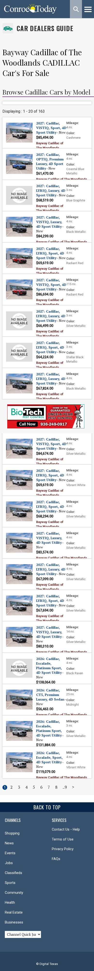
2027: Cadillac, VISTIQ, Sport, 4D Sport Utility (51, 128)
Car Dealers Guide (45, 28)
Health (10, 902)
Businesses (14, 922)
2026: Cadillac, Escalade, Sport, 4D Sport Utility (49, 757)
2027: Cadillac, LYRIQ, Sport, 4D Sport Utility (50, 253)
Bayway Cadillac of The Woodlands (61, 179)
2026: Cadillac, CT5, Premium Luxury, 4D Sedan (50, 695)
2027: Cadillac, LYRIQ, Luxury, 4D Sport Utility (50, 190)
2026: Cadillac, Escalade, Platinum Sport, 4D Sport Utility (49, 665)
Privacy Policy (63, 849)
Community (14, 892)
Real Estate (14, 912)
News (9, 843)
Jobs (9, 863)
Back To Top (47, 807)
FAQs (56, 859)
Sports (10, 883)
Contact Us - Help (66, 829)
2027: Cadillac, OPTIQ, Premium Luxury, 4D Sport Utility (50, 161)
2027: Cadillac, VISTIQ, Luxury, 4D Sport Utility (49, 222)
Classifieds (13, 873)
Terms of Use (63, 839)
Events (10, 853)
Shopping (12, 833)
